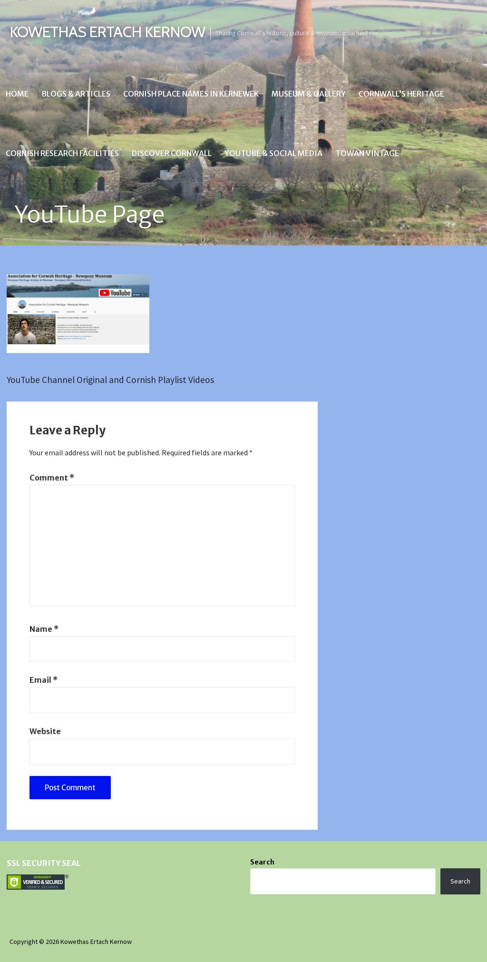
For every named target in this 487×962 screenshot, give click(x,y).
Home (17, 93)
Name (43, 629)
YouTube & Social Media (273, 153)
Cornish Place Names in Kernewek (191, 93)
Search (262, 862)
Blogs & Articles (75, 93)
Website (45, 731)
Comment (51, 477)
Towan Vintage (367, 153)
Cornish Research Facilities (62, 153)
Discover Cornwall (172, 153)
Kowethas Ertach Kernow (107, 31)
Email (43, 680)
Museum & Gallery (309, 93)
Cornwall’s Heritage (401, 93)
